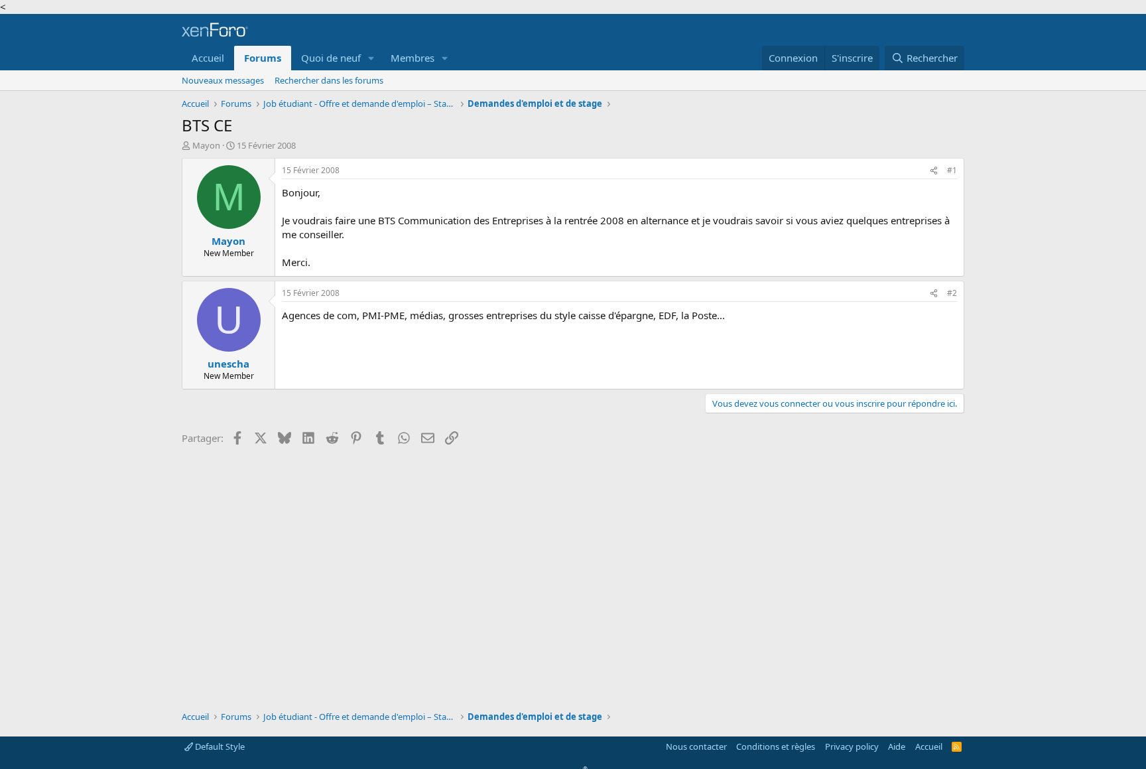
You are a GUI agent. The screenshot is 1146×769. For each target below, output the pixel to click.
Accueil (208, 57)
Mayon (206, 145)
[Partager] (933, 170)
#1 (952, 170)
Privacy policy (852, 746)
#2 (952, 293)
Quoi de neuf (331, 57)
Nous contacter (696, 746)
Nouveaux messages (223, 80)
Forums (262, 57)
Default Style (219, 746)
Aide (896, 746)
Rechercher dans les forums (329, 80)
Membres (412, 57)
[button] (371, 58)
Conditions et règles (775, 746)
